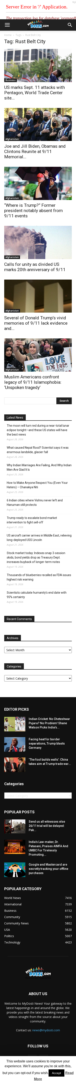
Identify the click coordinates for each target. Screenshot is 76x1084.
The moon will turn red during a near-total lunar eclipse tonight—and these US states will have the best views (38, 430)
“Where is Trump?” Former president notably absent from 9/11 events (33, 210)
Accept (56, 1073)
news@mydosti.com (46, 1030)
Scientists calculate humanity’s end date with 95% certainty (36, 595)
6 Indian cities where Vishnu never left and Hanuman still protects (35, 502)
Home (8, 35)
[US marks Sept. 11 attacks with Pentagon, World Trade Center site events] (38, 65)
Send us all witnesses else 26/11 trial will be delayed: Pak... (47, 826)
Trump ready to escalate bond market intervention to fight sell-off (32, 520)
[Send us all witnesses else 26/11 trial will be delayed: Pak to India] (14, 826)
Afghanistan (12, 139)
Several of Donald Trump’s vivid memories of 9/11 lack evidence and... (36, 323)
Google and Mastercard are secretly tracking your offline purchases (48, 869)
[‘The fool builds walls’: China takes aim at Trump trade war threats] (14, 764)
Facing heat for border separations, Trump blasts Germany (47, 743)
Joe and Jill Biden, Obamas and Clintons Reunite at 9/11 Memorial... (35, 151)
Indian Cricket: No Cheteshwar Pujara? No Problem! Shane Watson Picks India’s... (49, 723)
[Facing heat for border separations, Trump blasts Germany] (14, 744)
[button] (70, 25)
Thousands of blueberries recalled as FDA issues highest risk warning (39, 577)
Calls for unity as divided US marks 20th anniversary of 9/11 (34, 267)
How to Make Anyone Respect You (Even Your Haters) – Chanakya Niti (37, 485)
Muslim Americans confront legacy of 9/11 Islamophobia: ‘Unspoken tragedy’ (32, 382)
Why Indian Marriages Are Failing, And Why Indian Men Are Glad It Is (39, 467)
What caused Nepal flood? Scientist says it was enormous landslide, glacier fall (38, 450)
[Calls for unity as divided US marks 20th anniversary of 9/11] (38, 242)
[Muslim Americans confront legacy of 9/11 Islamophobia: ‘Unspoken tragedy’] (38, 355)
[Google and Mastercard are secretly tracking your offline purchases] (14, 869)
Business (10, 80)
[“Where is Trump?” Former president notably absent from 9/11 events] (38, 183)
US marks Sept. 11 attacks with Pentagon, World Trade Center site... (34, 93)
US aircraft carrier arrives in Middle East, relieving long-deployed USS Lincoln (39, 538)
